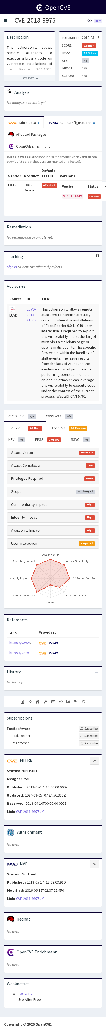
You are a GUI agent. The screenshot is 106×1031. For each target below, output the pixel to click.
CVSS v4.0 (21, 416)
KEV (15, 439)
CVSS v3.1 (58, 416)
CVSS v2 (69, 427)
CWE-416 (25, 994)
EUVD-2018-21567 (31, 315)
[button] (5, 20)
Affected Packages (31, 134)
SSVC (79, 439)
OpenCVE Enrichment (32, 146)
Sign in (12, 266)
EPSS (47, 439)
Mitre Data (27, 122)
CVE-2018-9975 (35, 20)
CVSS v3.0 (24, 427)
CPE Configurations (76, 122)
